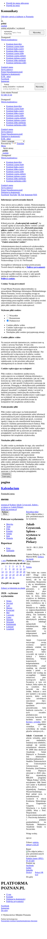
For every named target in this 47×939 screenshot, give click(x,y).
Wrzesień (10, 622)
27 (24, 575)
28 (2, 577)
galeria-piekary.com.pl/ (32, 843)
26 (21, 575)
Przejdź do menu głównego (17, 3)
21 (2, 575)
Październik (11, 624)
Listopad (9, 627)
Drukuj (29, 872)
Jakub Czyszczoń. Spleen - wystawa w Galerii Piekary (20, 506)
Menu (3, 146)
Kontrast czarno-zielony (16, 56)
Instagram (5, 81)
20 (24, 572)
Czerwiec (10, 615)
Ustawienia (6, 474)
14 (2, 572)
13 (24, 569)
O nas (8, 894)
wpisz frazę (10, 32)
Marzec (9, 608)
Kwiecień (10, 610)
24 (13, 575)
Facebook (5, 79)
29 (6, 577)
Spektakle (10, 550)
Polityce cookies (8, 278)
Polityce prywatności (36, 267)
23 (10, 575)
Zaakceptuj (6, 477)
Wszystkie (13, 315)
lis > (24, 560)
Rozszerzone (14, 318)
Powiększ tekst (32, 512)
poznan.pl (5, 505)
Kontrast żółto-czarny (15, 51)
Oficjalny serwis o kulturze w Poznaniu (17, 16)
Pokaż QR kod (39, 873)
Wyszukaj (36, 32)
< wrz (3, 560)
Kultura (13, 505)
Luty (8, 606)
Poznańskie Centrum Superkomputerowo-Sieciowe (19, 921)
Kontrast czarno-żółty (15, 53)
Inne (8, 536)
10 (13, 569)
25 (17, 575)
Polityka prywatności (15, 901)
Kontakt (9, 897)
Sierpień (9, 620)
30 (10, 577)
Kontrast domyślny (14, 44)
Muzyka (9, 524)
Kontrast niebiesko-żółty (16, 63)
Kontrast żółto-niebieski (16, 60)
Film (8, 529)
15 (6, 572)
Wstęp (8, 601)
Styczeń (9, 603)
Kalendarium (10, 488)
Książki (9, 531)
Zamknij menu (7, 67)
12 (21, 569)
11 (17, 569)
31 (13, 577)
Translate (20, 143)
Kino (8, 548)
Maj (8, 613)
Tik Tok (21, 195)
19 (21, 572)
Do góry (29, 877)
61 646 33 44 (6, 95)
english (4, 26)
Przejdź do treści (13, 5)
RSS (35, 195)
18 (17, 572)
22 (6, 575)
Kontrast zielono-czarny (16, 58)
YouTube (13, 195)
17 (13, 572)
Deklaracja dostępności (15, 899)
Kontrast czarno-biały (15, 46)
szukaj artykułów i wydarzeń (13, 87)
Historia (9, 538)
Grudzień (10, 629)
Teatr (8, 526)
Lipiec (8, 617)
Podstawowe (14, 321)
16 (10, 572)
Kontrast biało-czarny (15, 49)
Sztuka (9, 533)
